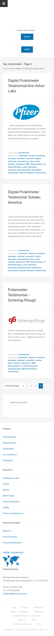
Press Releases (10, 537)
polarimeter (36, 170)
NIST (28, 164)
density (38, 360)
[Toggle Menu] (4, 3)
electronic (12, 161)
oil (44, 164)
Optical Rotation (15, 167)
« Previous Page (11, 386)
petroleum (12, 170)
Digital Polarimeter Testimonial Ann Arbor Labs (26, 85)
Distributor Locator (11, 478)
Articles (6, 490)
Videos (6, 484)
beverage (12, 158)
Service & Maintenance (13, 513)
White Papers (9, 496)
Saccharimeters (10, 455)
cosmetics (29, 158)
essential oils (23, 161)
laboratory (20, 164)
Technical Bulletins (11, 502)
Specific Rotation (27, 173)
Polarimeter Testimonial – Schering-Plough (22, 295)
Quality (6, 507)
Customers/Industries (12, 543)
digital (38, 158)
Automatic (23, 156)
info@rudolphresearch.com (15, 594)
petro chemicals (30, 167)
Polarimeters (8, 449)
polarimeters (13, 173)
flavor (32, 161)
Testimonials (23, 153)
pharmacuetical (24, 170)
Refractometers (9, 443)
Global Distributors (13, 552)
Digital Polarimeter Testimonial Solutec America (24, 197)
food (38, 161)
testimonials (40, 173)
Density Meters (9, 437)
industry (11, 164)
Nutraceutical (36, 164)
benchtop (41, 156)
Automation (8, 460)
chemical (20, 158)
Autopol (32, 156)
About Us (7, 531)
